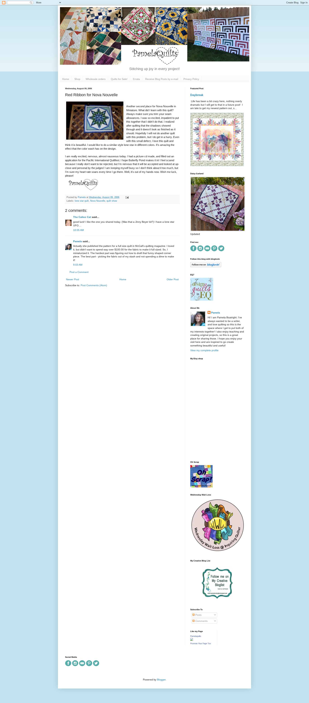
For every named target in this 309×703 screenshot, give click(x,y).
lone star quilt (82, 201)
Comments (201, 621)
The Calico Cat (82, 217)
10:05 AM (78, 230)
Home (65, 79)
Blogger (161, 679)
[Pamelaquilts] (191, 639)
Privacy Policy (191, 79)
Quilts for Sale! (119, 79)
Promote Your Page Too (200, 643)
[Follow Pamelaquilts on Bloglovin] (205, 266)
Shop (77, 79)
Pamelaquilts (195, 636)
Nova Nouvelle (97, 201)
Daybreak (196, 95)
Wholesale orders (96, 79)
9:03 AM (77, 264)
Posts (198, 614)
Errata (136, 79)
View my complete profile (204, 350)
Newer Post (72, 279)
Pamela (77, 241)
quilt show (112, 201)
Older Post (173, 279)
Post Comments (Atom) (94, 285)
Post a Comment (79, 272)
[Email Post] (126, 197)
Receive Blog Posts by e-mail (161, 79)
